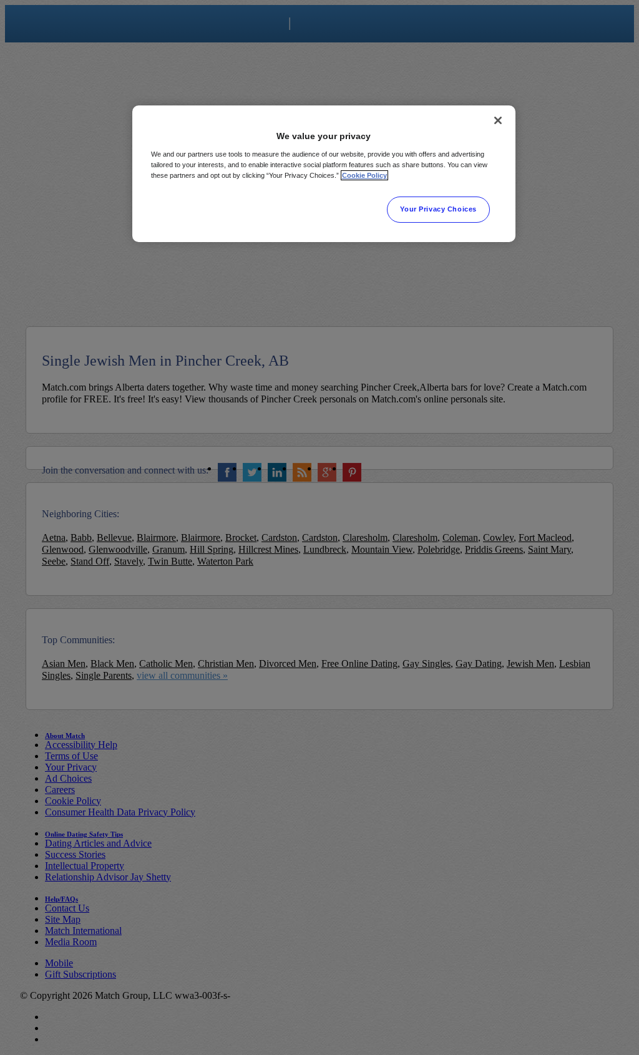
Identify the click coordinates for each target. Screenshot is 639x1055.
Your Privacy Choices (438, 209)
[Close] (498, 120)
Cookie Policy (364, 175)
